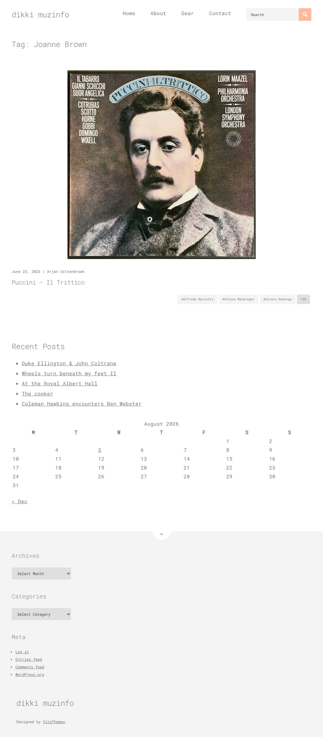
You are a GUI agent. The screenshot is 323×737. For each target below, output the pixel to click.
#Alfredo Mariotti (197, 299)
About (158, 13)
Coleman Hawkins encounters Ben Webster (82, 403)
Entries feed (28, 659)
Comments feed (29, 666)
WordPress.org (29, 674)
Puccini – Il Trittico (48, 282)
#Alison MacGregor (238, 299)
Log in (22, 651)
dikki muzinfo (40, 14)
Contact (220, 13)
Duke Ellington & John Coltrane (69, 363)
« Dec (19, 501)
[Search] (305, 14)
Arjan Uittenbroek (66, 271)
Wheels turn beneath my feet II (69, 373)
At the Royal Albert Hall (59, 383)
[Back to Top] (162, 530)
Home (129, 13)
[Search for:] (278, 14)
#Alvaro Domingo (277, 299)
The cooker (37, 393)
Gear (187, 13)
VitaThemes (54, 721)
